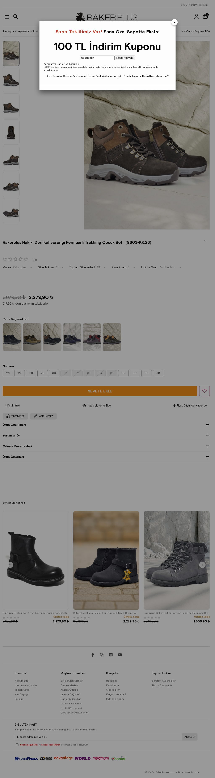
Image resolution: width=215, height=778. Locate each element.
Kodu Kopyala (124, 57)
